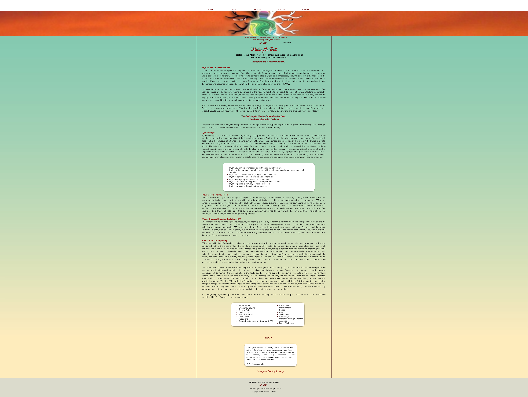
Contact (276, 382)
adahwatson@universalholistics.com (260, 389)
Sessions (265, 382)
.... (255, 381)
